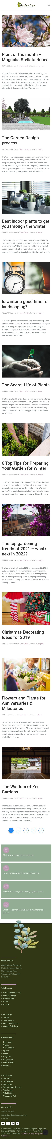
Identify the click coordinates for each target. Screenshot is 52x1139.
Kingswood (8, 1059)
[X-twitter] (8, 1123)
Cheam (6, 1045)
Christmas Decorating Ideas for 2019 (23, 635)
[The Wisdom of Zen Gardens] (26, 763)
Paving (6, 1004)
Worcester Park (9, 1096)
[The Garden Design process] (26, 114)
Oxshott (6, 1065)
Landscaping (8, 998)
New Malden (8, 1062)
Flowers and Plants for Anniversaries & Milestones (23, 703)
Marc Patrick (24, 66)
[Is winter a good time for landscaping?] (26, 278)
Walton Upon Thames (12, 1087)
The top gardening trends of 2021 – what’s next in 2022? (24, 549)
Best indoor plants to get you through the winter (25, 224)
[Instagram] (13, 1123)
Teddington (8, 1081)
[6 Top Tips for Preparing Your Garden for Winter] (26, 439)
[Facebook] (3, 1123)
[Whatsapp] (17, 1123)
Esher (5, 1053)
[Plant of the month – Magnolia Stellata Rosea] (26, 30)
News (39, 233)
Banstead (7, 1042)
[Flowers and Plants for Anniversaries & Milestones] (26, 674)
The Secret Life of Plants (26, 384)
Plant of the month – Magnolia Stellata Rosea (25, 57)
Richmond (7, 1075)
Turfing (6, 1017)
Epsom (6, 1050)
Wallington (7, 1084)
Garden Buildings (10, 1026)
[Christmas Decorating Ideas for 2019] (26, 608)
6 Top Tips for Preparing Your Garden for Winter (25, 466)
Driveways (7, 1014)
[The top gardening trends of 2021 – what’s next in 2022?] (26, 520)
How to (40, 475)
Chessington (8, 1048)
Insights (40, 66)
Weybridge (7, 1090)
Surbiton (7, 1078)
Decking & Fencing (11, 1023)
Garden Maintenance (12, 992)
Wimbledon (8, 1093)
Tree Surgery (8, 1020)
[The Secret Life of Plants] (26, 361)
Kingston (7, 1056)
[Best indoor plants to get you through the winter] (26, 197)
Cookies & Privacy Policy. (30, 1134)
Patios (6, 1001)
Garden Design (9, 995)
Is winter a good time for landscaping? (25, 304)
